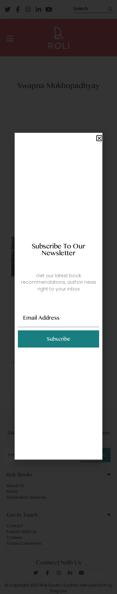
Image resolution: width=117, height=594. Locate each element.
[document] (58, 297)
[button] (99, 138)
